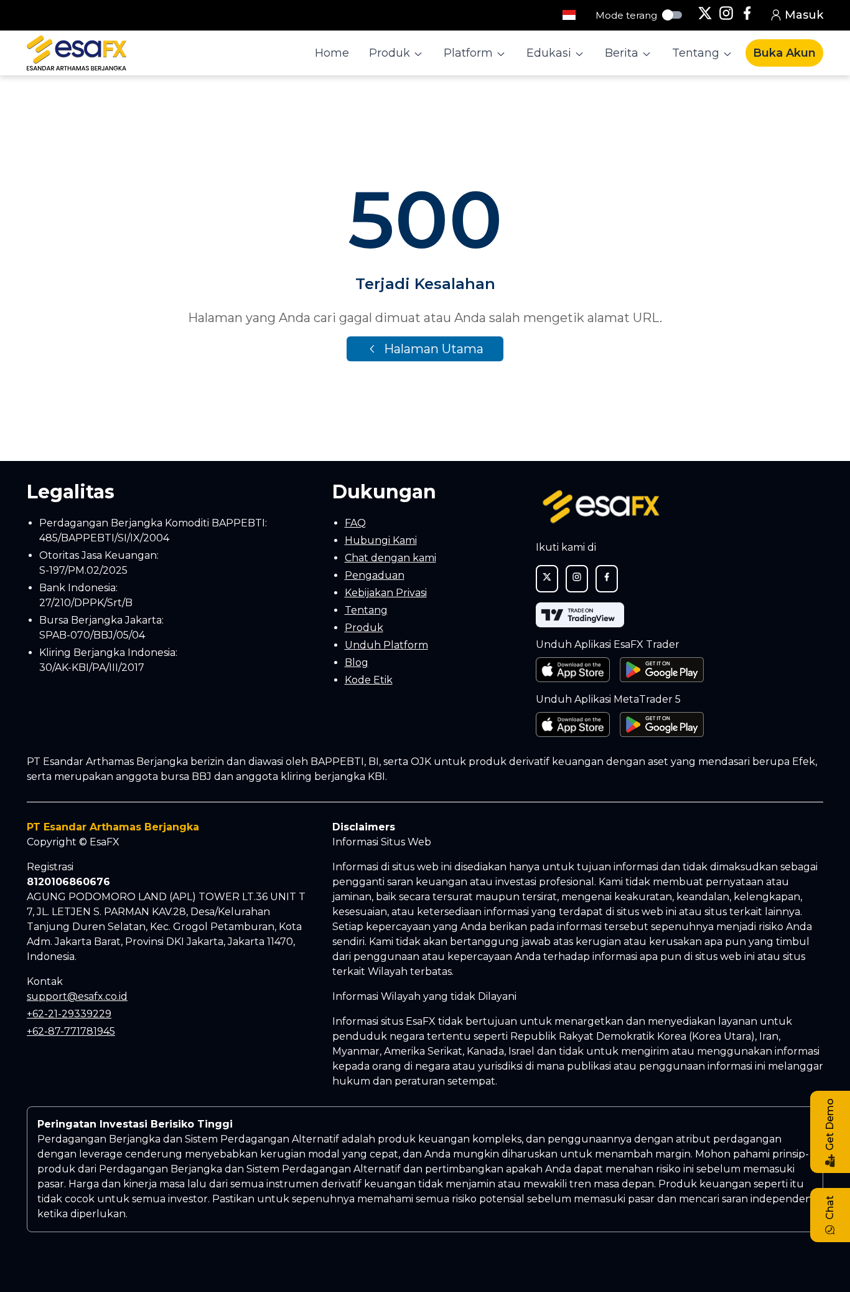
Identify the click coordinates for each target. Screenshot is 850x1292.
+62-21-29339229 (69, 1014)
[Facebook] (747, 15)
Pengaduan (374, 575)
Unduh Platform (386, 645)
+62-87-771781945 (71, 1031)
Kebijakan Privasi (386, 593)
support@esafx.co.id (77, 996)
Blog (356, 662)
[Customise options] (569, 15)
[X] (705, 15)
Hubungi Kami (381, 540)
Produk (364, 628)
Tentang (366, 610)
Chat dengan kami (390, 558)
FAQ (355, 523)
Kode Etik (369, 680)
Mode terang (626, 15)
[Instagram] (726, 15)
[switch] (672, 15)
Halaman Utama (433, 348)
